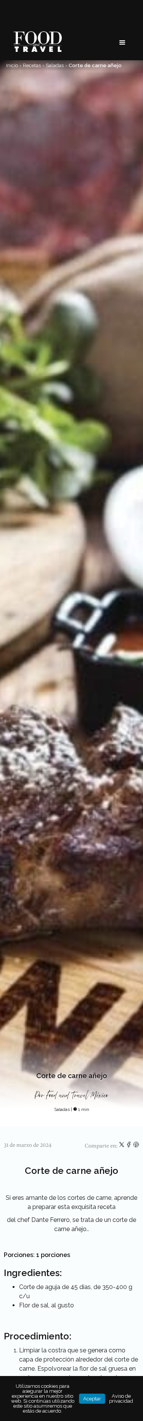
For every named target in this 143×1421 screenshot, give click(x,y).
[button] (122, 42)
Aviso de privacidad (121, 1398)
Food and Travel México (77, 1095)
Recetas (32, 65)
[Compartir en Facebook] (129, 1146)
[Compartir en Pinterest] (136, 1146)
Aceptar (92, 1399)
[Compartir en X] (122, 1146)
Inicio (12, 65)
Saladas (55, 65)
